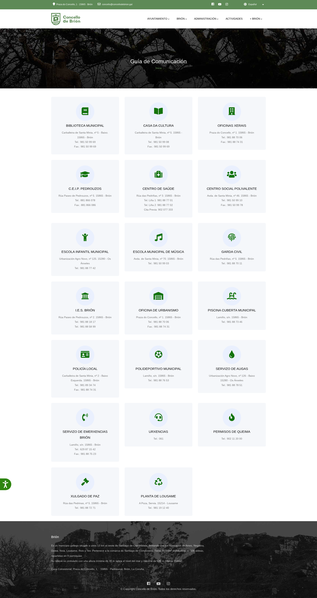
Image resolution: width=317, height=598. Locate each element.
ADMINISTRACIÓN (205, 18)
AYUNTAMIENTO (157, 18)
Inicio (159, 68)
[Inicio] (66, 18)
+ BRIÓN (255, 18)
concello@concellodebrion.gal (116, 4)
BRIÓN (181, 18)
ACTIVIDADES (234, 18)
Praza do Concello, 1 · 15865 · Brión (74, 4)
